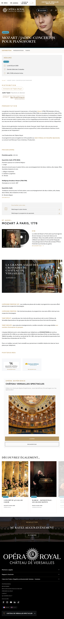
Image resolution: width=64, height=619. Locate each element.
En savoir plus (37, 245)
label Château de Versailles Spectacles (47, 138)
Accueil (3, 80)
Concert (5, 32)
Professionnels (6, 584)
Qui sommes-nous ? (7, 595)
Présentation (18, 50)
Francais (7, 607)
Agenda (15, 3)
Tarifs (27, 50)
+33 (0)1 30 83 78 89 (25, 2)
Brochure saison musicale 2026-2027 (12, 588)
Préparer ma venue (7, 591)
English (14, 607)
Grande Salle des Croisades (15, 69)
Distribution (6, 50)
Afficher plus (6, 197)
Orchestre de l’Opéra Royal (12, 89)
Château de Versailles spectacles (50, 2)
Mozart (39, 111)
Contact (4, 593)
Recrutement (5, 586)
